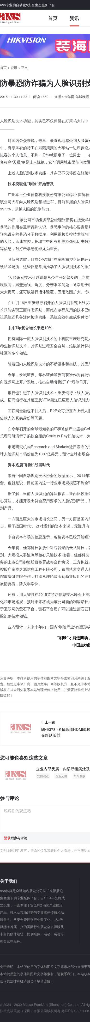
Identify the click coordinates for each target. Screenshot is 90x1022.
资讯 (74, 17)
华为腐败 (79, 776)
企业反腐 (61, 776)
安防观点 (43, 776)
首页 (53, 17)
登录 (7, 837)
